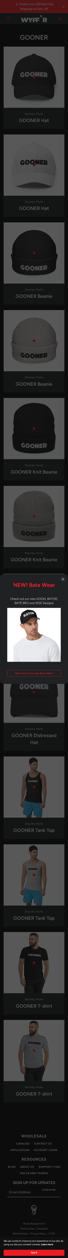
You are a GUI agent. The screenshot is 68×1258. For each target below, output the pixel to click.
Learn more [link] (47, 1244)
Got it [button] (34, 1252)
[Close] (63, 579)
